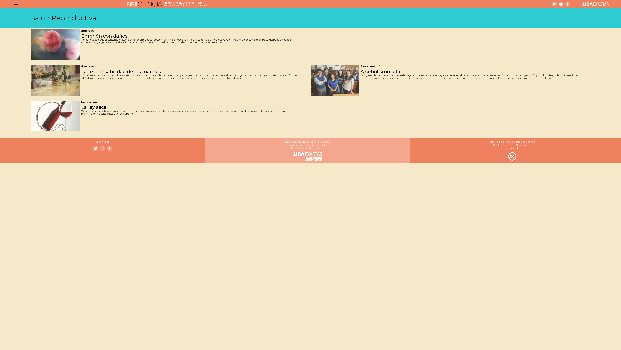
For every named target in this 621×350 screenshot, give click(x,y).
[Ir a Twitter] (554, 4)
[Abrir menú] (15, 4)
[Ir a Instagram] (561, 4)
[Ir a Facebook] (567, 4)
